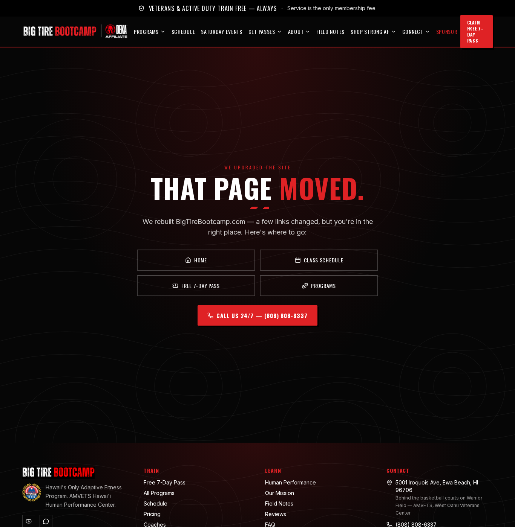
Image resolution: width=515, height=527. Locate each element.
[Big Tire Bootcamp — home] (76, 32)
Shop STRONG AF (370, 31)
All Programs (159, 493)
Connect (412, 31)
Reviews (275, 514)
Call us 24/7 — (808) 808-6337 (261, 315)
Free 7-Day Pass (200, 285)
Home (200, 260)
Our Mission (279, 493)
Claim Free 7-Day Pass (475, 31)
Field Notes (330, 31)
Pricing (152, 514)
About (296, 31)
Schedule (183, 31)
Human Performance (290, 482)
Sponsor (446, 31)
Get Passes (261, 31)
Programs (146, 31)
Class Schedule (323, 260)
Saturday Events (221, 31)
